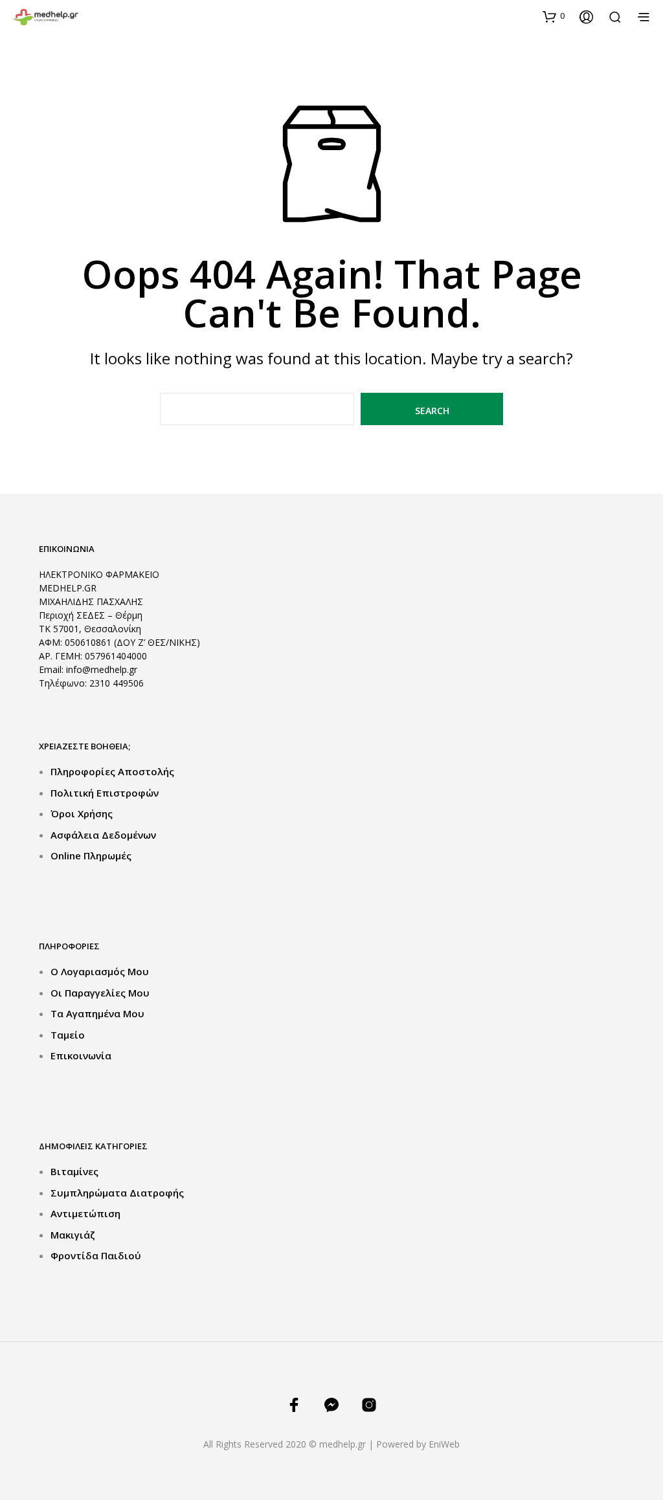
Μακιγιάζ (73, 1234)
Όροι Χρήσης (82, 813)
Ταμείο (68, 1034)
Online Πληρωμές (91, 855)
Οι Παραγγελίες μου (100, 992)
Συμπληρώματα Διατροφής (117, 1192)
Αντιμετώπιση (85, 1213)
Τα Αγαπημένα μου (97, 1013)
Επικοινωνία (81, 1055)
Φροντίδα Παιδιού (96, 1255)
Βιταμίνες (74, 1171)
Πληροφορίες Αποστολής (112, 771)
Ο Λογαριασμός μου (100, 971)
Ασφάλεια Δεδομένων (103, 834)
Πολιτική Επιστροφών (105, 792)
